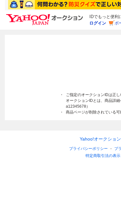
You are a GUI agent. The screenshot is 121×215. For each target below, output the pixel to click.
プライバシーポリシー (88, 148)
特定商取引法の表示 (103, 155)
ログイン (97, 23)
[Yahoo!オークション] (45, 15)
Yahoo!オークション (100, 139)
